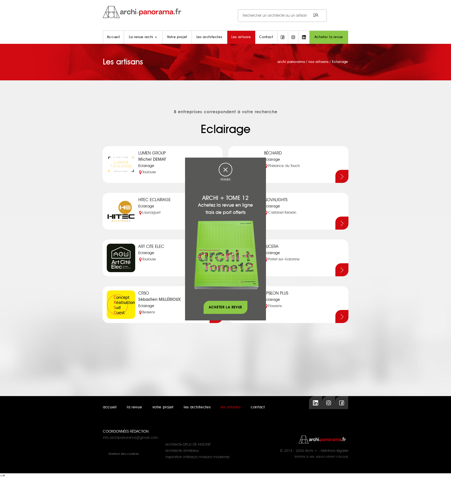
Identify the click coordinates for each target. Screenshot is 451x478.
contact (258, 407)
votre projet (163, 407)
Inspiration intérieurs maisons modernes (197, 457)
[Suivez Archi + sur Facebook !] (282, 37)
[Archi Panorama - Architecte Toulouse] (225, 12)
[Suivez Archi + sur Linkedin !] (304, 37)
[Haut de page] (442, 469)
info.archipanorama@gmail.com (130, 438)
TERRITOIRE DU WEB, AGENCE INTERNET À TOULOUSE (321, 457)
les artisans (230, 407)
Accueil (113, 37)
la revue (134, 407)
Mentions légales (334, 451)
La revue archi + (143, 37)
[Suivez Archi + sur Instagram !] (293, 37)
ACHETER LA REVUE (225, 307)
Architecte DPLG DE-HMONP (188, 444)
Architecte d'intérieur (182, 451)
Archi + (311, 451)
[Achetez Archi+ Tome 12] (226, 255)
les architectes (197, 407)
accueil (110, 407)
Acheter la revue (328, 37)
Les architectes (209, 37)
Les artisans (241, 37)
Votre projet (177, 37)
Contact (266, 37)
